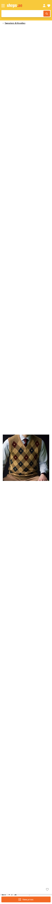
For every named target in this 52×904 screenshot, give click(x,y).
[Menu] (3, 5)
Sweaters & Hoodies (15, 23)
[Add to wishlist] (47, 889)
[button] (26, 458)
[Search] (46, 14)
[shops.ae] (21, 5)
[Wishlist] (49, 5)
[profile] (44, 5)
